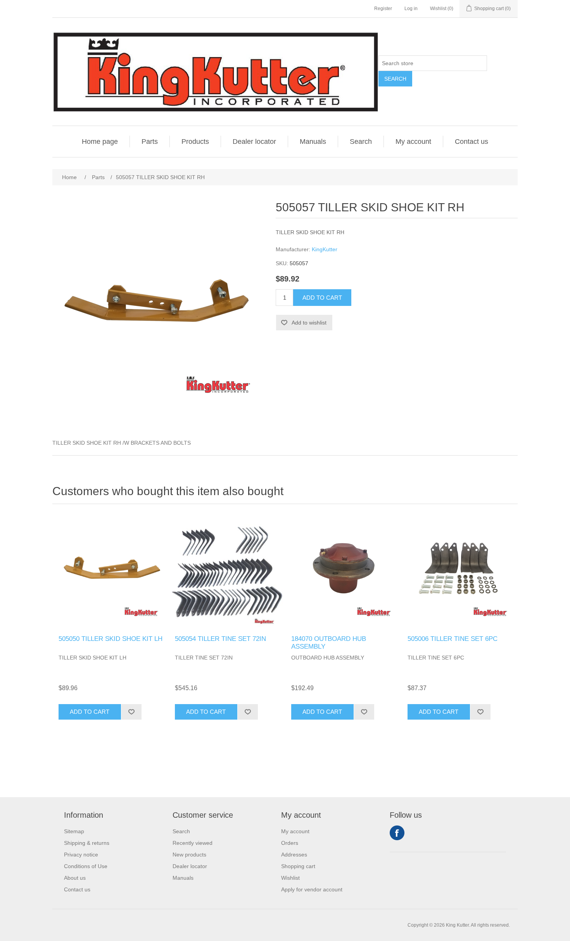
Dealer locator (254, 141)
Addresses (294, 854)
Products (195, 141)
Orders (289, 843)
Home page (100, 141)
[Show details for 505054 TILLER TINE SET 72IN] (227, 571)
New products (189, 854)
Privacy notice (81, 854)
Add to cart (322, 297)
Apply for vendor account (311, 889)
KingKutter (324, 249)
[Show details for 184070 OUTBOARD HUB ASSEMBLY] (343, 571)
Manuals (313, 141)
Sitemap (74, 831)
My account (413, 141)
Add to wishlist (309, 322)
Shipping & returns (86, 843)
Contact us (471, 141)
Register (383, 8)
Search (395, 79)
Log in (411, 8)
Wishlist (290, 878)
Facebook (397, 832)
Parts (150, 141)
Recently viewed (192, 843)
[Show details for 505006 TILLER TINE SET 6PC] (459, 571)
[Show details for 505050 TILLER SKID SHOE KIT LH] (110, 571)
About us (75, 878)
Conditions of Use (85, 866)
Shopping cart (298, 866)
